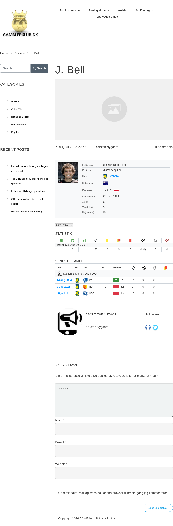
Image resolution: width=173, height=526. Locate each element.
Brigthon (15, 132)
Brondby (114, 176)
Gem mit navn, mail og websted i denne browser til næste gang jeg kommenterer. (113, 493)
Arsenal (15, 101)
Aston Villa (16, 109)
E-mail (60, 442)
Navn (59, 420)
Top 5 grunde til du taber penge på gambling (29, 181)
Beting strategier (20, 116)
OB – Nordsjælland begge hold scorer (27, 201)
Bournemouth (18, 124)
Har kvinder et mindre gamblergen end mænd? (29, 168)
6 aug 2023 (63, 286)
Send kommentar (157, 507)
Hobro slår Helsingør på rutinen (28, 191)
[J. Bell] (114, 109)
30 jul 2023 (63, 293)
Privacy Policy (105, 518)
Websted (61, 464)
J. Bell (70, 70)
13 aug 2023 (64, 280)
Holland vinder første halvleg (26, 211)
